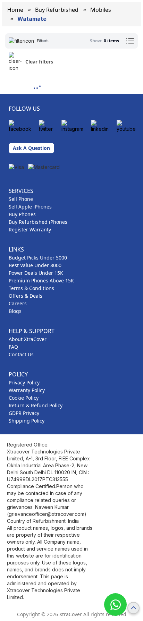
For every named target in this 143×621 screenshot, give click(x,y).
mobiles (100, 10)
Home (15, 10)
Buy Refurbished (56, 10)
